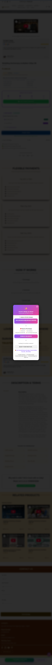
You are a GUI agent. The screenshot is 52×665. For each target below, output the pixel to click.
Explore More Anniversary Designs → (26, 321)
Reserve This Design (26, 336)
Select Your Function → (26, 346)
